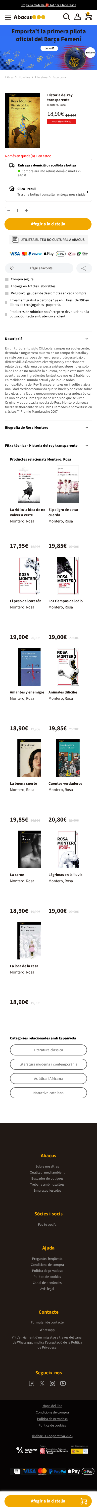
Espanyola (59, 77)
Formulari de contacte (47, 1322)
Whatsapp (47, 1329)
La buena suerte (23, 783)
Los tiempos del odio (65, 601)
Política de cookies (47, 1276)
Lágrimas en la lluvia (65, 874)
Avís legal (47, 1288)
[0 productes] (88, 19)
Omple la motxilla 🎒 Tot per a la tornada (48, 5)
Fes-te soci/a (47, 1224)
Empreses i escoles (47, 1190)
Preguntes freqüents (47, 1258)
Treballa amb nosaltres (47, 1184)
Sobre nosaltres (47, 1166)
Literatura (41, 77)
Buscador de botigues (47, 1178)
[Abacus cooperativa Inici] (30, 19)
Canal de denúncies (47, 1282)
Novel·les (24, 77)
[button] (77, 17)
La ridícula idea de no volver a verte (27, 512)
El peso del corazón (26, 601)
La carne (17, 874)
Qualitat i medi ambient (47, 1172)
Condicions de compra (47, 1264)
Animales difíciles (63, 692)
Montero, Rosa (56, 105)
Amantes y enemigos (27, 692)
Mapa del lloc (52, 1405)
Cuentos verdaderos (65, 783)
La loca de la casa (24, 966)
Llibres (9, 77)
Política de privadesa (47, 1270)
